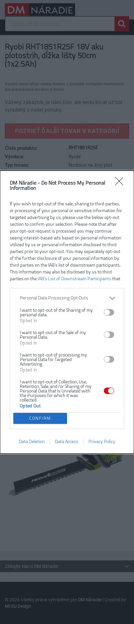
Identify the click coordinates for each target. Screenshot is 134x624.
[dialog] (67, 312)
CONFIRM (40, 418)
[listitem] (67, 298)
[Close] (121, 183)
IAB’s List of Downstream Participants (74, 279)
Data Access (66, 441)
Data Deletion (32, 441)
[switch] (109, 312)
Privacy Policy (101, 441)
